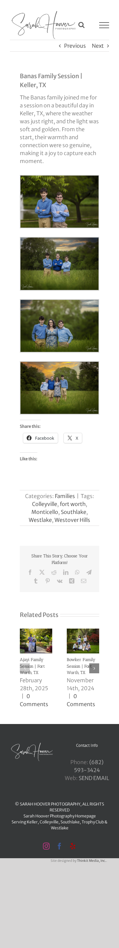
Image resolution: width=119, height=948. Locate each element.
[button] (25, 668)
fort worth (73, 504)
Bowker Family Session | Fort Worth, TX (81, 666)
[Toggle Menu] (104, 25)
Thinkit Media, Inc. (91, 861)
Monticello (44, 512)
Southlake (73, 512)
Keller (32, 821)
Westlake (40, 520)
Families (65, 496)
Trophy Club (93, 821)
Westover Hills (72, 520)
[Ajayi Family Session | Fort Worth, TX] (36, 632)
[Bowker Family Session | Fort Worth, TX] (83, 632)
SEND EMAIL (94, 778)
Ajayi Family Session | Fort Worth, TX (32, 666)
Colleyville (44, 504)
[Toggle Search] (81, 25)
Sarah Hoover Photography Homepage (59, 815)
